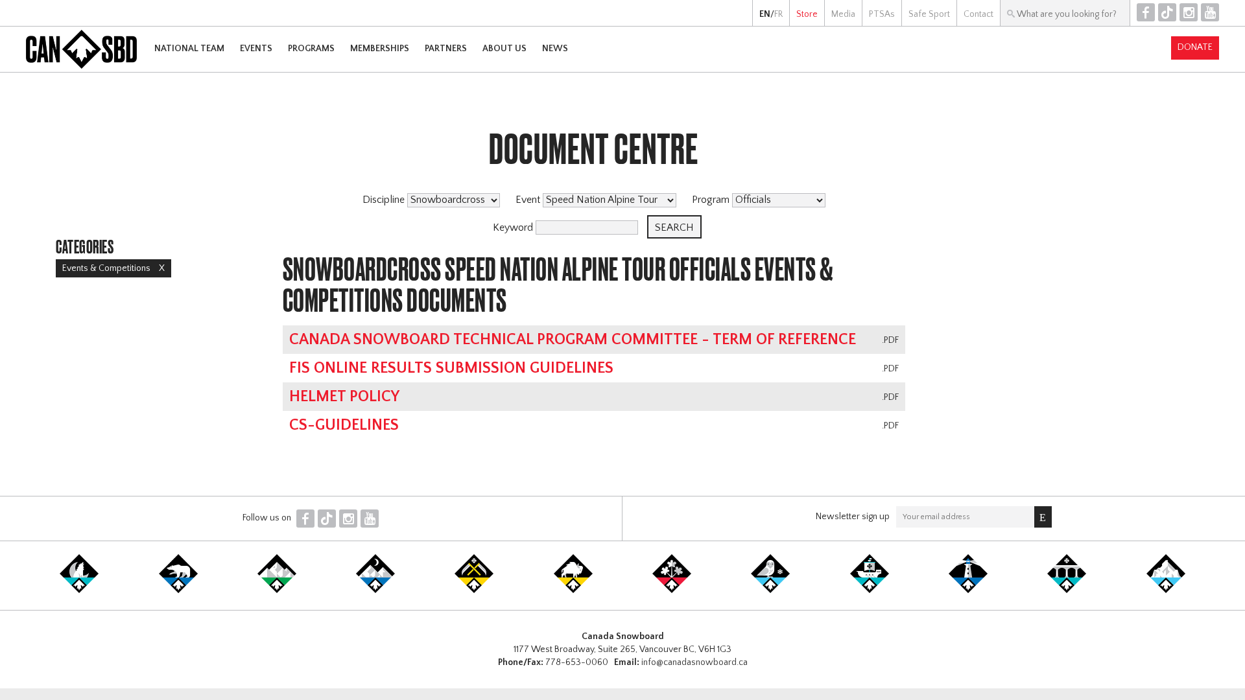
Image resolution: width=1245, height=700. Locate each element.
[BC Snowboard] (276, 590)
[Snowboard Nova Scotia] (968, 590)
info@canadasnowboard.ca (694, 662)
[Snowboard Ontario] (671, 590)
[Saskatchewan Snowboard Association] (474, 590)
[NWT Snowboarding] (178, 590)
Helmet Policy (344, 396)
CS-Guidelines (344, 425)
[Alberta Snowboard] (375, 590)
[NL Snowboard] (1165, 590)
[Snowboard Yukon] (79, 590)
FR (778, 14)
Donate (1195, 47)
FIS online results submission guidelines (451, 368)
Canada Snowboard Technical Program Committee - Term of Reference (572, 339)
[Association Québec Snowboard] (770, 590)
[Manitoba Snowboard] (573, 590)
